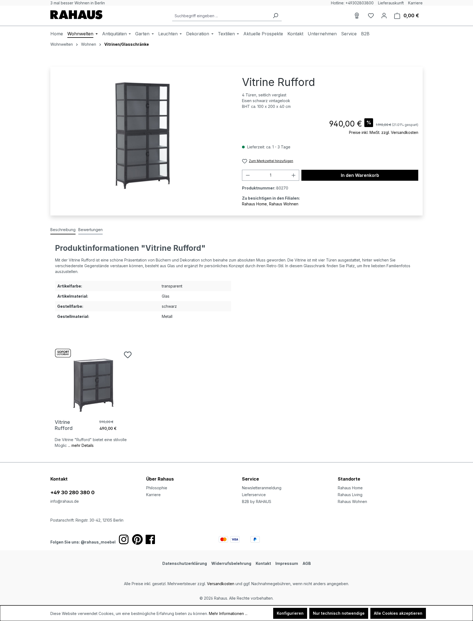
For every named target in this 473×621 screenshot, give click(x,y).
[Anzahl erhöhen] (293, 175)
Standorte (349, 479)
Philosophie (156, 487)
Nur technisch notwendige (339, 613)
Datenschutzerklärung (184, 563)
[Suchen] (275, 15)
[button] (380, 473)
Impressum (286, 563)
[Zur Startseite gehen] (76, 14)
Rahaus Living (350, 494)
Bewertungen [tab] (90, 229)
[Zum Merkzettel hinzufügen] (128, 355)
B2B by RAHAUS (256, 501)
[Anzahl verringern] (247, 175)
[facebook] (150, 539)
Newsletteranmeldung (261, 487)
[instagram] (123, 539)
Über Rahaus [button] (160, 479)
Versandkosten (220, 583)
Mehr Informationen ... (228, 613)
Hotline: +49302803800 (352, 3)
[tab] (63, 229)
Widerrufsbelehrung (231, 563)
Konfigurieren (290, 613)
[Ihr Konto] (384, 15)
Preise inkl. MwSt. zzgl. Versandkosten (383, 132)
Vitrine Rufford (64, 425)
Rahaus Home (254, 204)
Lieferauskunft (391, 3)
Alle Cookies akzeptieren (398, 613)
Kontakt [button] (59, 479)
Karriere (415, 3)
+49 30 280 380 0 (72, 492)
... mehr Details (81, 445)
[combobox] (220, 15)
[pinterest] (137, 539)
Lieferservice (254, 494)
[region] (142, 135)
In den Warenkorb (360, 175)
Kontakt (263, 563)
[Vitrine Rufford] (94, 379)
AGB (306, 563)
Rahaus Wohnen (283, 204)
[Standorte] (357, 15)
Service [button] (250, 479)
